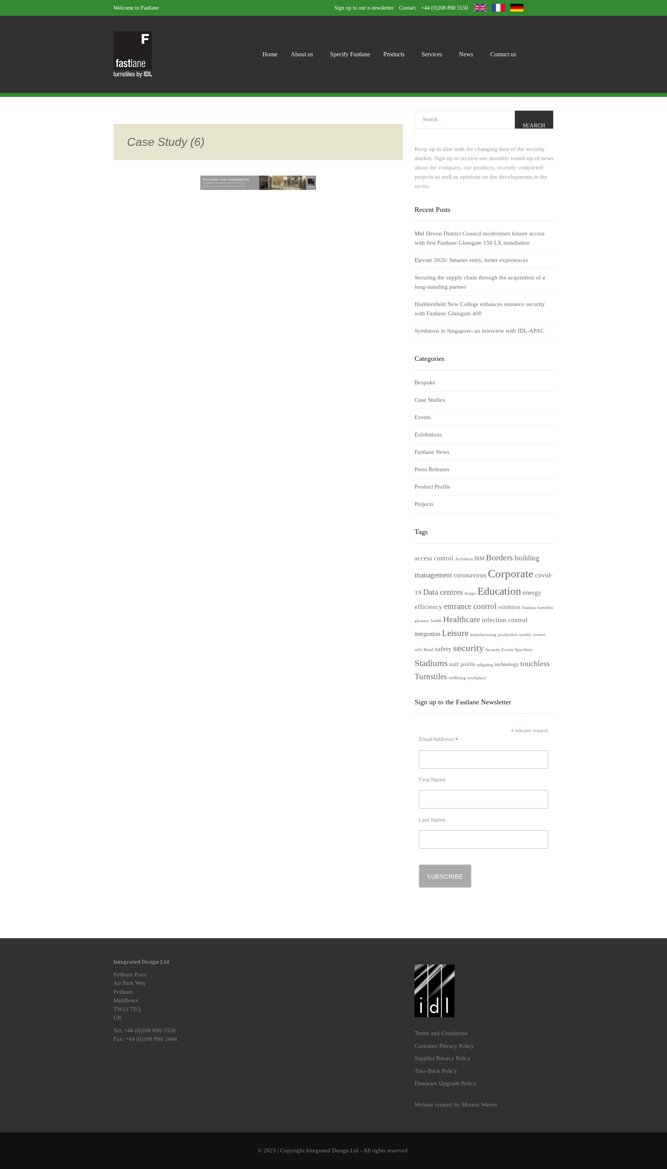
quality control (532, 635)
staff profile (462, 664)
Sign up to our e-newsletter (364, 8)
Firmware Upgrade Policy (445, 1083)
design (470, 593)
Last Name (432, 820)
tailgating (485, 665)
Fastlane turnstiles (537, 608)
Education (499, 591)
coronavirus (470, 575)
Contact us (503, 54)
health (436, 621)
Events (423, 417)
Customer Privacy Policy (444, 1046)
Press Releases (432, 469)
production (508, 635)
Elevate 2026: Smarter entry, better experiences (471, 260)
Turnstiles (431, 676)
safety (443, 649)
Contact (407, 8)
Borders (499, 557)
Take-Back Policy (436, 1071)
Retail (428, 650)
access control (434, 558)
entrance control (470, 606)
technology (507, 664)
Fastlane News (432, 452)
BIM (479, 559)
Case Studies (430, 400)
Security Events (499, 650)
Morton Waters (479, 1104)
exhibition (509, 607)
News (466, 54)
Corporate (510, 573)
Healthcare (461, 619)
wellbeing (457, 678)
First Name (432, 780)
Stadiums (431, 663)
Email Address (438, 739)
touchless (535, 663)
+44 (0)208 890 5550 (444, 8)
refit (418, 650)
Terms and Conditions (441, 1033)
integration (427, 634)
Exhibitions (428, 434)
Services (432, 54)
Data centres (443, 592)
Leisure (455, 633)
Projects (424, 504)
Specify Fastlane (350, 54)
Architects (464, 559)
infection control (505, 620)
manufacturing (483, 635)
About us (302, 54)
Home (270, 54)
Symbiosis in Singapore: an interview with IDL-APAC (479, 331)
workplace (476, 678)
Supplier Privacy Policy (443, 1058)
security (468, 647)
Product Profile (432, 487)
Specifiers (523, 650)
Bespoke (425, 382)
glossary (422, 621)
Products (394, 54)
